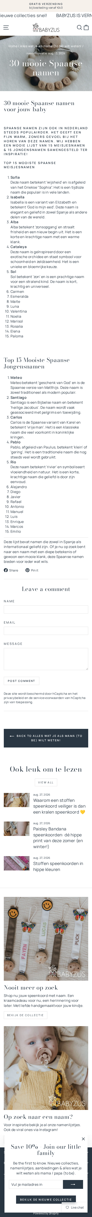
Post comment (21, 681)
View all (46, 782)
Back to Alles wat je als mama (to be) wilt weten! (49, 738)
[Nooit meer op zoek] (46, 939)
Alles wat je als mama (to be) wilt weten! (50, 46)
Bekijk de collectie (25, 1015)
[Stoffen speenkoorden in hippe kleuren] (16, 863)
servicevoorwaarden (48, 698)
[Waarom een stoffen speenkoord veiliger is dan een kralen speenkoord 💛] (16, 800)
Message (13, 644)
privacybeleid (14, 698)
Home (12, 46)
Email (10, 622)
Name (9, 601)
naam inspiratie (37, 53)
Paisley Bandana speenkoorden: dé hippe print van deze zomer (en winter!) (58, 837)
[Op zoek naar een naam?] (46, 1068)
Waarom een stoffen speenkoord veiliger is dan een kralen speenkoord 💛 (59, 806)
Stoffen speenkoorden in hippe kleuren (58, 866)
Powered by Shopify (46, 1213)
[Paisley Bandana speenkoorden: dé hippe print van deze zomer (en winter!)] (16, 829)
